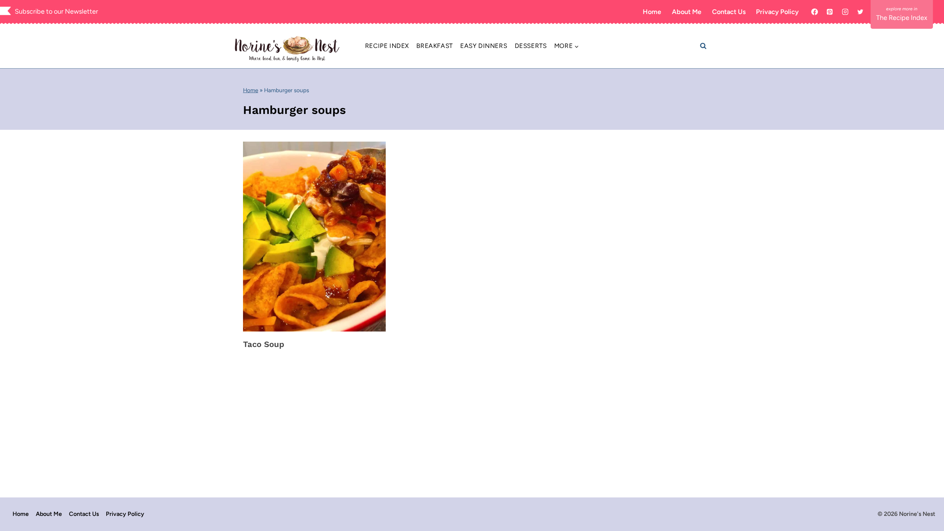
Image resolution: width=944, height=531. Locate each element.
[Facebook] (814, 11)
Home (652, 12)
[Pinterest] (829, 11)
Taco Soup (263, 344)
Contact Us (729, 12)
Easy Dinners (483, 45)
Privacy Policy (777, 12)
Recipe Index (387, 45)
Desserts (531, 45)
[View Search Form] (703, 46)
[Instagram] (845, 11)
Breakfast (434, 45)
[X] (860, 11)
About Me (686, 12)
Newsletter (81, 11)
